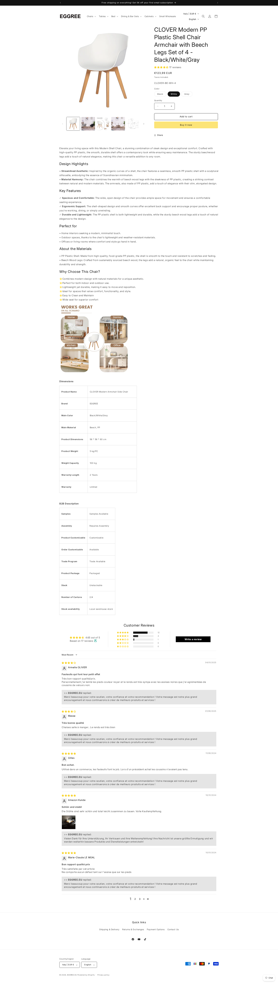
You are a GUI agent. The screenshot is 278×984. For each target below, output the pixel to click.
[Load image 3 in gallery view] (88, 123)
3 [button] (140, 898)
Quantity (158, 100)
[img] (69, 662)
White (174, 94)
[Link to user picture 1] (69, 822)
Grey (188, 95)
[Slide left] (62, 124)
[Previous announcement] (60, 2)
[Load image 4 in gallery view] (103, 123)
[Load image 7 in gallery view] (133, 123)
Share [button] (160, 135)
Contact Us (173, 929)
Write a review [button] (193, 639)
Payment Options (155, 929)
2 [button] (135, 898)
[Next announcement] (217, 2)
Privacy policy (103, 975)
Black (161, 95)
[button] (91, 16)
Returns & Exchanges (133, 929)
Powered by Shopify (86, 975)
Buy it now (186, 125)
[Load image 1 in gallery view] (73, 123)
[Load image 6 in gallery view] (118, 123)
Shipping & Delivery (109, 929)
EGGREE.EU (72, 975)
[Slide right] (144, 124)
